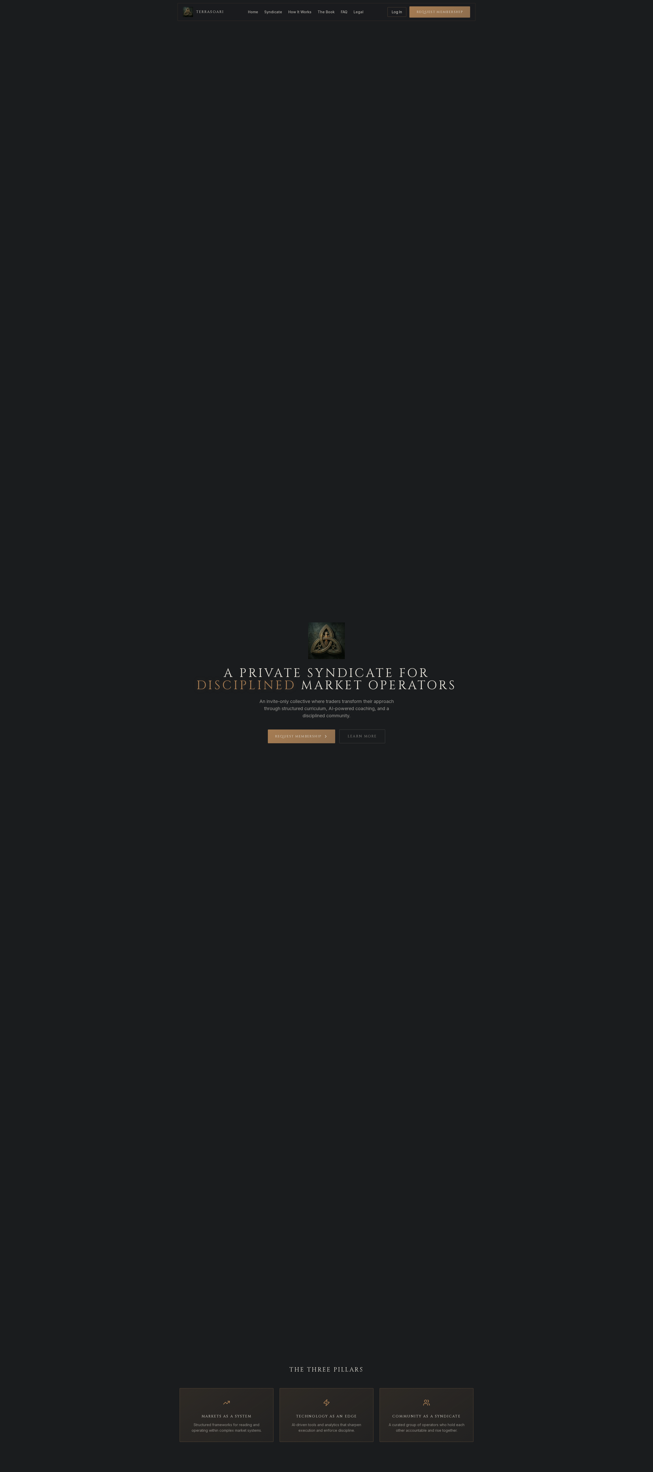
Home (253, 12)
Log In (397, 12)
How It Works (299, 12)
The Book (326, 12)
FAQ (344, 12)
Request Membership (440, 12)
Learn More (362, 736)
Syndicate (273, 12)
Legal (358, 12)
